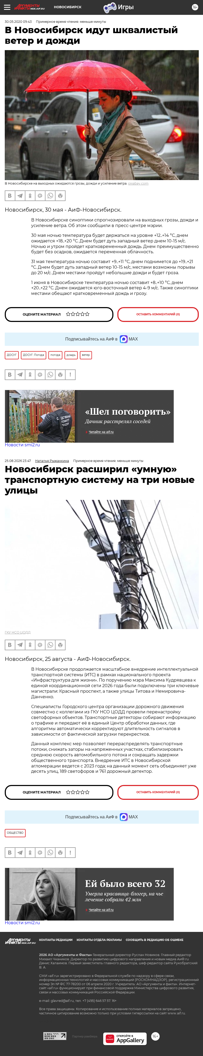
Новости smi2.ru (22, 444)
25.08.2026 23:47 (18, 461)
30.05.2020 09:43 (18, 22)
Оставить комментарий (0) (158, 314)
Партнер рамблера (84, 1036)
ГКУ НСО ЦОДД (18, 632)
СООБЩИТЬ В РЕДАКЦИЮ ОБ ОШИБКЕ (154, 940)
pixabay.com (138, 183)
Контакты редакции (55, 940)
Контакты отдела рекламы (99, 940)
